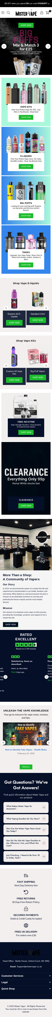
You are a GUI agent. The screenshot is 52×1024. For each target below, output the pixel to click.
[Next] (48, 46)
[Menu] (2, 12)
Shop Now (26, 117)
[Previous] (3, 46)
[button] (47, 12)
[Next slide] (46, 677)
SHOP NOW (26, 216)
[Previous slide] (5, 677)
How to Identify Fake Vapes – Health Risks (26, 750)
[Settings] (41, 12)
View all (26, 767)
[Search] (8, 12)
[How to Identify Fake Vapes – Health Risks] (26, 733)
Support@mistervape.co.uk (29, 966)
